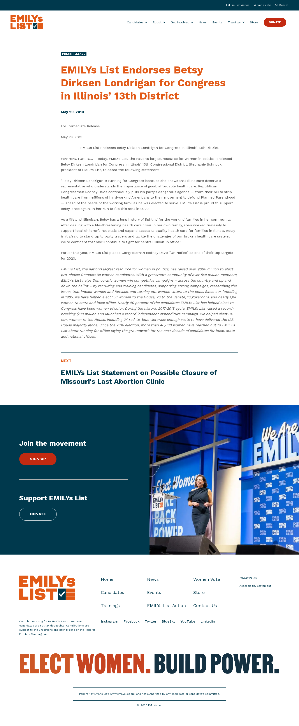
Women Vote (262, 5)
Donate (275, 22)
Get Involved (180, 22)
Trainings (234, 22)
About (157, 22)
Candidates (135, 22)
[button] (280, 5)
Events (217, 22)
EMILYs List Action (238, 5)
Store (254, 22)
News (203, 22)
